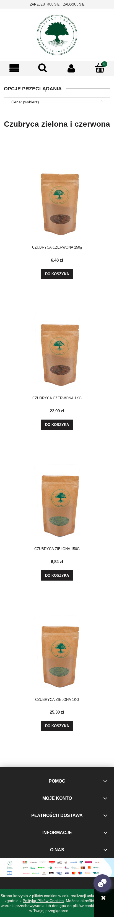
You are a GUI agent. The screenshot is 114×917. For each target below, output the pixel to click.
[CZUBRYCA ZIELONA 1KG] (57, 648)
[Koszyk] (100, 68)
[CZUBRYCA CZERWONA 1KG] (57, 346)
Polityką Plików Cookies (43, 900)
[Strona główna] (57, 34)
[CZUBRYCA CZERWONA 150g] (57, 195)
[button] (14, 68)
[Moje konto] (71, 68)
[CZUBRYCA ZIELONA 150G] (57, 497)
